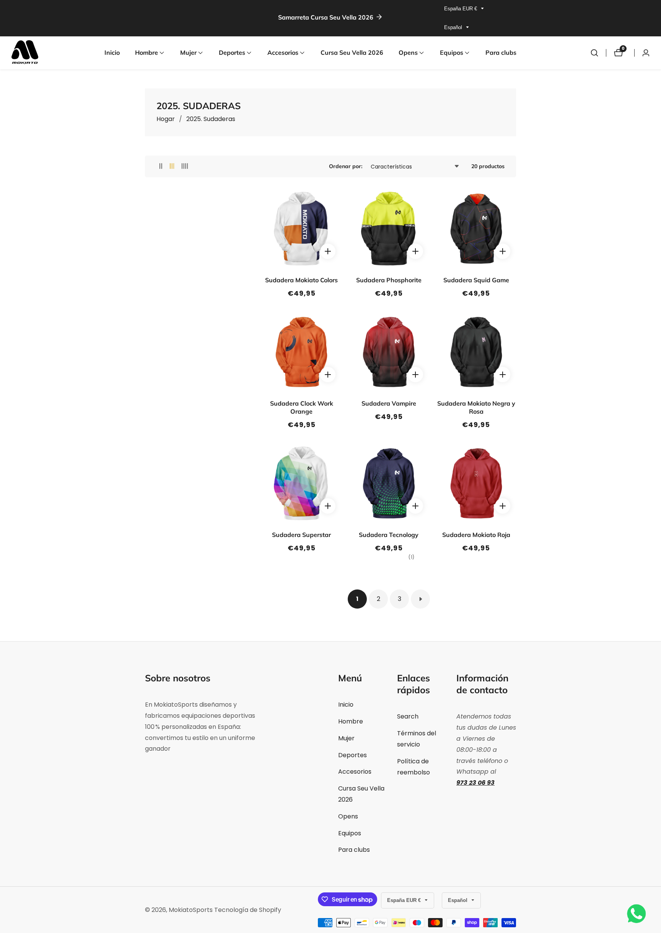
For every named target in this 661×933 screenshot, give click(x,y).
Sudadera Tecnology (388, 535)
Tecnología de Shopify (247, 910)
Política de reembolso (413, 767)
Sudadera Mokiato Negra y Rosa (476, 407)
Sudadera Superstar (301, 535)
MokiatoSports (191, 910)
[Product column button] (160, 166)
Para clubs (500, 52)
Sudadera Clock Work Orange (301, 407)
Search (407, 716)
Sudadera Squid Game (476, 280)
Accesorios (354, 771)
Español (454, 27)
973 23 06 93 (475, 782)
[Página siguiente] (420, 599)
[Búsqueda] (594, 53)
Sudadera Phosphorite (389, 280)
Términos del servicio (416, 739)
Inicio (112, 52)
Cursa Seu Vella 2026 (352, 52)
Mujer (346, 738)
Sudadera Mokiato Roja (476, 535)
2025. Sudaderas (210, 119)
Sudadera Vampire (388, 403)
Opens (348, 816)
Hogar (165, 119)
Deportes (352, 755)
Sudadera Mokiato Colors (301, 280)
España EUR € (461, 8)
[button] (146, 53)
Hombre (350, 721)
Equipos (349, 833)
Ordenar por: (345, 166)
